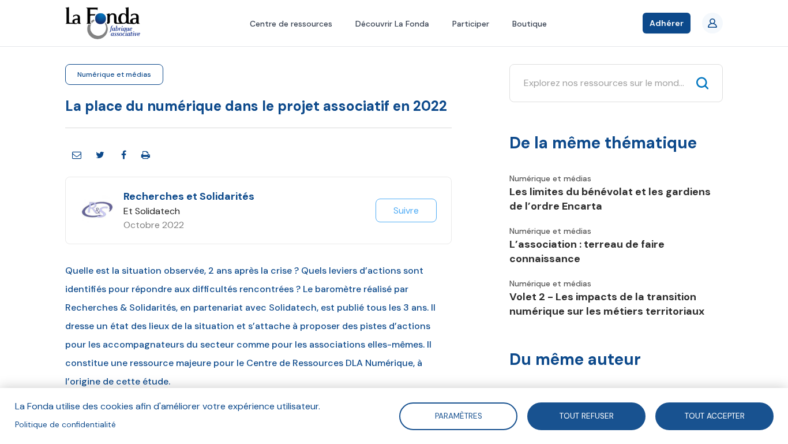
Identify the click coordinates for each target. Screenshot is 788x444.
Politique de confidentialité (65, 425)
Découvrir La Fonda (392, 23)
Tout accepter (715, 415)
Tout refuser (587, 415)
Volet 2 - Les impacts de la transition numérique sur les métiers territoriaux (606, 304)
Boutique (529, 23)
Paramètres (458, 415)
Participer (470, 23)
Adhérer (667, 23)
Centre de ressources (291, 23)
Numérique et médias (114, 74)
